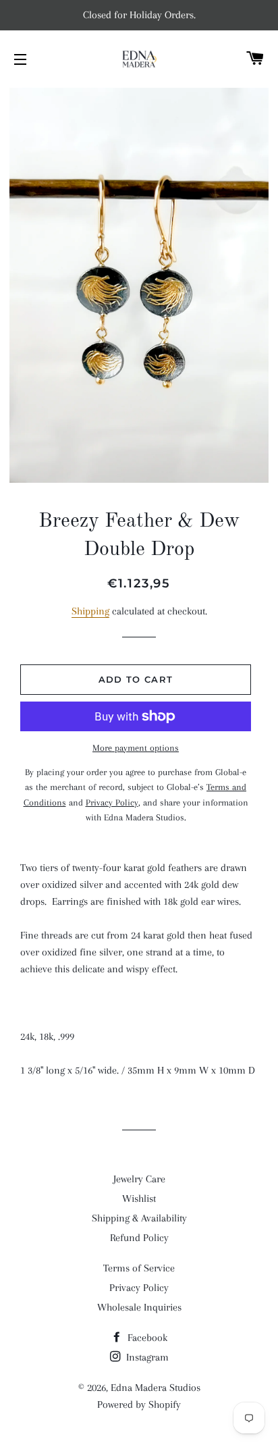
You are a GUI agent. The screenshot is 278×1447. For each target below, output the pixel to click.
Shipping (90, 611)
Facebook (146, 1338)
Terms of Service (139, 1268)
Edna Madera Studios (155, 1388)
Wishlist (139, 1198)
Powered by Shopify (139, 1404)
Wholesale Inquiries (139, 1307)
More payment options (135, 748)
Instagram (146, 1357)
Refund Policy (139, 1238)
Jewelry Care (139, 1179)
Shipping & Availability (139, 1218)
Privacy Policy (139, 1288)
